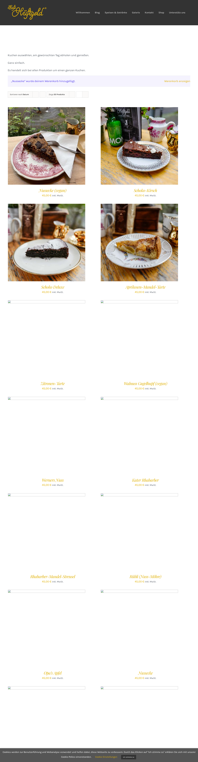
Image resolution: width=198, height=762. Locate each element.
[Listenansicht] (85, 94)
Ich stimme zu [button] (128, 757)
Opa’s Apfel (52, 673)
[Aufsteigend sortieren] (43, 94)
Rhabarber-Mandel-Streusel (52, 576)
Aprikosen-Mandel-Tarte (145, 287)
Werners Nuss (53, 480)
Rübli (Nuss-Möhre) (145, 576)
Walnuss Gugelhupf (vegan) (145, 383)
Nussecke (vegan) (52, 190)
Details (59, 147)
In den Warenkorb (40, 147)
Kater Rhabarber (145, 480)
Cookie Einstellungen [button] (106, 756)
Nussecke (145, 673)
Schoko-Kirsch (145, 190)
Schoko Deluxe (52, 287)
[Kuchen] (139, 628)
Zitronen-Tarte (53, 383)
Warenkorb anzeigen (177, 81)
